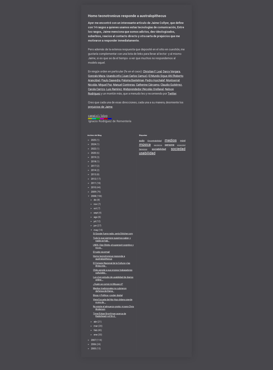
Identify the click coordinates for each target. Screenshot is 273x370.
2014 (94, 170)
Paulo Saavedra (110, 80)
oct (95, 208)
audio (142, 140)
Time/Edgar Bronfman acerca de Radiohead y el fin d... (109, 315)
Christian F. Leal (152, 71)
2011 (94, 183)
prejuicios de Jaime (100, 106)
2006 (94, 344)
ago (96, 217)
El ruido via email (101, 252)
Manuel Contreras (124, 84)
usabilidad (147, 153)
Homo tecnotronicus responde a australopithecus (109, 257)
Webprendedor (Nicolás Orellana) (143, 89)
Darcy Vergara (171, 71)
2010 (94, 187)
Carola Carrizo (96, 89)
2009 (94, 192)
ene (96, 334)
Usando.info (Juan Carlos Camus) (126, 76)
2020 (94, 153)
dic (95, 200)
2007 (94, 340)
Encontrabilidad (155, 141)
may (96, 230)
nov (96, 204)
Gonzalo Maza (96, 76)
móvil (182, 140)
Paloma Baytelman (132, 80)
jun (95, 225)
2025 (94, 140)
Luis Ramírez (114, 89)
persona (169, 144)
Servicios (143, 149)
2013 (94, 174)
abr (95, 321)
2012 (94, 179)
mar (96, 326)
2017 (94, 166)
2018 (94, 161)
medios (171, 140)
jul (95, 221)
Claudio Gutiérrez (171, 84)
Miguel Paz (105, 84)
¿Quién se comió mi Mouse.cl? (108, 284)
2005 (94, 348)
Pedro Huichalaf (155, 80)
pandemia (158, 145)
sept (96, 213)
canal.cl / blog (97, 116)
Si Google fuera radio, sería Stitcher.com (113, 233)
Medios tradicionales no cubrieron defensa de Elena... (110, 289)
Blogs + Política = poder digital (108, 295)
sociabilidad (159, 149)
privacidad (181, 145)
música (145, 144)
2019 (94, 157)
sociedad (178, 149)
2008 (94, 196)
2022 (94, 148)
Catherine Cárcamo (147, 84)
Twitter (172, 93)
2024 (94, 144)
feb (96, 330)
